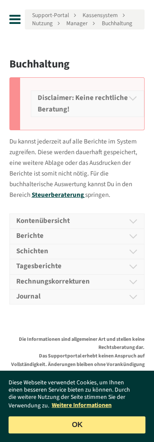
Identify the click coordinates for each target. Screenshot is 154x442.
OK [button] (77, 425)
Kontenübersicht (43, 221)
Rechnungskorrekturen (53, 281)
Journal (28, 296)
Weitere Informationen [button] (82, 405)
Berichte (30, 236)
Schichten (32, 251)
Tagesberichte (39, 266)
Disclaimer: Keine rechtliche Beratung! (83, 103)
